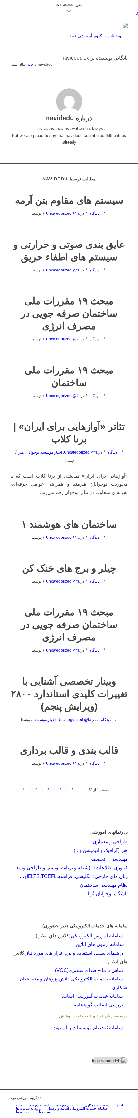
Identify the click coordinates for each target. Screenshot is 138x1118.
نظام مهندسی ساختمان (104, 885)
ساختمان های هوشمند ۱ (69, 524)
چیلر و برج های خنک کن (69, 568)
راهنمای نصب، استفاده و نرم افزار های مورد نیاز (74, 952)
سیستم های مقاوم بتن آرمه (69, 200)
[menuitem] (19, 1105)
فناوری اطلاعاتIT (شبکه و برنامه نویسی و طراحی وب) (72, 867)
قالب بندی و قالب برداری (69, 750)
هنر (21, 452)
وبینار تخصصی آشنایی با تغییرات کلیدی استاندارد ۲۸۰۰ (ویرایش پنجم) (69, 694)
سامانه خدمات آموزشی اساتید (92, 996)
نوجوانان (32, 452)
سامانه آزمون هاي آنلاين (102, 944)
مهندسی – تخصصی (108, 859)
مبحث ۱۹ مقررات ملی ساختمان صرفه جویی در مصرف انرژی (69, 313)
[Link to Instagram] (103, 1098)
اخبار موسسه (51, 452)
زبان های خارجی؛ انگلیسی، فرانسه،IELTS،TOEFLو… (74, 876)
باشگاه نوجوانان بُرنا (108, 893)
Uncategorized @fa (63, 213)
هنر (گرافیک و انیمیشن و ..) (101, 850)
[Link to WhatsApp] (123, 1098)
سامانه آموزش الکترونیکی (97, 935)
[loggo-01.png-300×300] (80, 36)
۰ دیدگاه (95, 213)
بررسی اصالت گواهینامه (98, 1004)
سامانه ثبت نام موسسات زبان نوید (88, 1027)
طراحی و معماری (110, 841)
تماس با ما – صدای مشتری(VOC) (89, 970)
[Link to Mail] (113, 1098)
